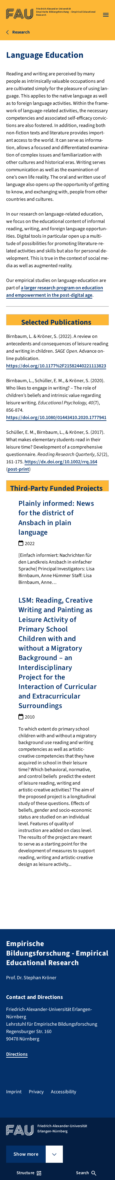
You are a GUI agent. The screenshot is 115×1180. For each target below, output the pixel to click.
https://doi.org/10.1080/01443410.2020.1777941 (56, 417)
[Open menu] (106, 15)
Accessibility (63, 1091)
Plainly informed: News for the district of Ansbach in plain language (56, 518)
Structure (25, 1173)
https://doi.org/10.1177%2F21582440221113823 (56, 365)
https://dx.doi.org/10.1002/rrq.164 (61, 461)
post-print (18, 469)
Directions (17, 1054)
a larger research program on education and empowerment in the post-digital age (54, 291)
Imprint (13, 1091)
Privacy (36, 1091)
